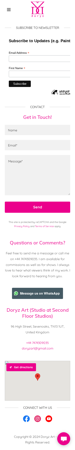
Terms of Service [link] (44, 226)
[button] (10, 10)
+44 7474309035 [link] (37, 343)
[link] (37, 10)
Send (37, 207)
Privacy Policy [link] (22, 226)
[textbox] (37, 130)
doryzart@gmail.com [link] (37, 348)
